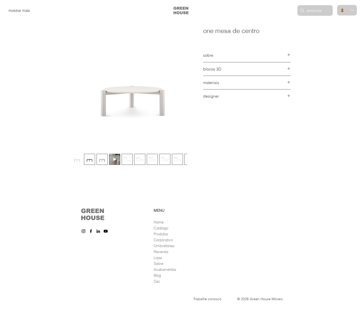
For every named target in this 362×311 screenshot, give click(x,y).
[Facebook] (90, 231)
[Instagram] (83, 231)
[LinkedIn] (98, 231)
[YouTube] (105, 231)
